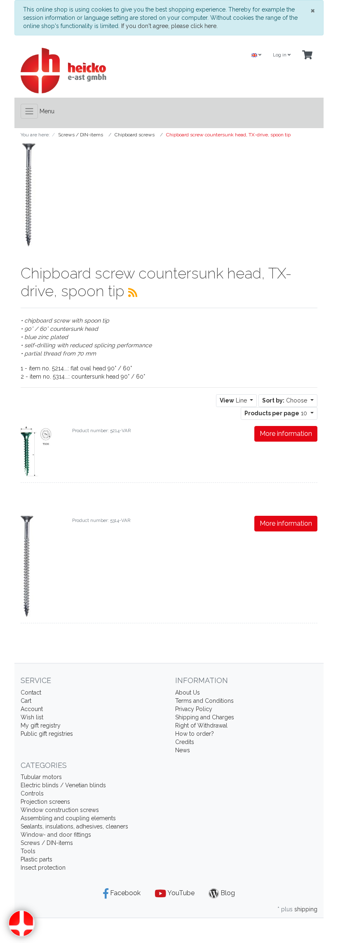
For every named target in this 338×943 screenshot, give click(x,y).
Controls (32, 793)
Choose (285, 400)
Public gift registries (47, 733)
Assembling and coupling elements (68, 818)
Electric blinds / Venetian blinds (63, 785)
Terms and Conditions (204, 700)
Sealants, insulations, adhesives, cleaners (74, 826)
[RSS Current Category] (132, 292)
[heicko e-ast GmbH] (92, 71)
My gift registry (41, 725)
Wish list (32, 717)
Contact (31, 692)
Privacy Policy (193, 709)
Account (32, 709)
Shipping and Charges (204, 717)
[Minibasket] (307, 55)
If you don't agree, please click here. (169, 26)
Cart (26, 700)
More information (286, 434)
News (182, 750)
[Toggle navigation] (29, 111)
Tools (28, 851)
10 (276, 413)
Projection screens (45, 801)
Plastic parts (36, 859)
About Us (187, 692)
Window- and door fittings (56, 834)
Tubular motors (41, 777)
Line (234, 400)
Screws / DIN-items (47, 843)
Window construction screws (60, 810)
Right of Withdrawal (201, 725)
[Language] (256, 55)
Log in (280, 55)
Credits (184, 742)
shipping (305, 909)
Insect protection (43, 867)
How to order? (194, 733)
